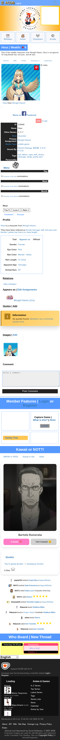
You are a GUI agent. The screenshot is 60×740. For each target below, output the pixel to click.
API (10, 724)
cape (30, 154)
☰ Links (43, 65)
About (4, 724)
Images (7, 335)
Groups (20, 214)
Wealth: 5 (18, 47)
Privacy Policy (46, 724)
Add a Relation (9, 284)
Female (23, 60)
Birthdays (8, 39)
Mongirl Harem (18, 103)
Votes (41, 457)
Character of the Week (10, 186)
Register (30, 405)
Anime (23, 39)
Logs (45, 121)
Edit (38, 121)
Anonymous (33, 644)
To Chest (22, 260)
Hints (53, 420)
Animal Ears (48, 60)
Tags (33, 696)
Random (6, 60)
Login (44, 401)
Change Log (32, 724)
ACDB (10, 3)
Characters (38, 39)
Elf (19, 270)
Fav (7, 210)
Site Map (22, 724)
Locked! (44, 426)
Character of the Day (9, 176)
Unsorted (22, 136)
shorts (41, 154)
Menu (6, 167)
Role (14, 136)
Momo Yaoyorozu (19, 693)
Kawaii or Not (28, 457)
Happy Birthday (45, 580)
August (7, 685)
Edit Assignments (27, 289)
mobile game (23, 144)
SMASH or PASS (10, 457)
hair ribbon (22, 154)
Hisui (4, 47)
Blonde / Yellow (25, 254)
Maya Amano (17, 705)
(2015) (32, 300)
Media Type (11, 144)
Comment (8, 214)
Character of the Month (10, 196)
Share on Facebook (24, 115)
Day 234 (8, 709)
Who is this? (34, 648)
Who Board (18, 637)
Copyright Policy (46, 735)
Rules (4, 728)
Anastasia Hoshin (35, 564)
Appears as (24, 239)
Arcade (53, 39)
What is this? (40, 420)
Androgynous (35, 60)
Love (16, 210)
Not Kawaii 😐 (43, 541)
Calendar (35, 706)
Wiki (15, 724)
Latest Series (36, 692)
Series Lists (36, 699)
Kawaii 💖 (16, 541)
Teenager (22, 265)
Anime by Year (37, 709)
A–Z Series (35, 685)
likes (7, 570)
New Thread (41, 637)
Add (15, 306)
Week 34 (8, 697)
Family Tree (11, 437)
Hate (26, 210)
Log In (18, 3)
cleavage (22, 157)
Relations (8, 278)
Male (15, 60)
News (33, 702)
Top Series (35, 689)
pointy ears (38, 157)
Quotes (7, 306)
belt (35, 154)
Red (20, 249)
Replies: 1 (32, 652)
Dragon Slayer (28, 613)
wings (29, 157)
